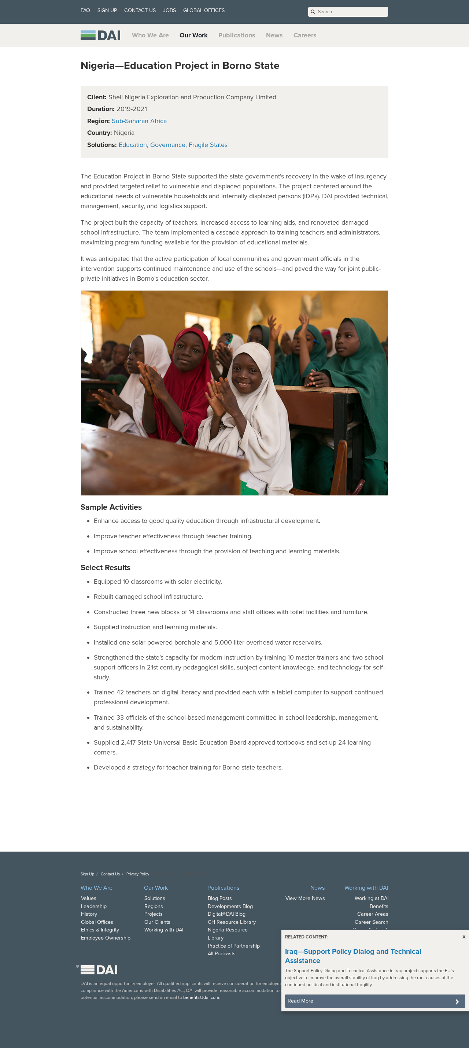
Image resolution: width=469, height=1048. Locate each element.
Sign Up (87, 874)
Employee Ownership (105, 938)
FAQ (85, 10)
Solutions (154, 898)
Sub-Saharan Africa (139, 121)
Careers (305, 35)
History (89, 914)
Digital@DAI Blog (226, 914)
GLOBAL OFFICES (204, 10)
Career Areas (372, 914)
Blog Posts (220, 898)
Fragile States (208, 145)
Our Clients (157, 922)
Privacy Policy (137, 874)
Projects (153, 914)
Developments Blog (230, 906)
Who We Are (150, 35)
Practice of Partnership (234, 946)
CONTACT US (140, 10)
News (274, 35)
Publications (236, 35)
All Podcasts (222, 954)
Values (88, 898)
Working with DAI (163, 930)
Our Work (194, 35)
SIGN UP (107, 10)
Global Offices (97, 922)
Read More (300, 1001)
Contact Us (110, 874)
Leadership (94, 906)
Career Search (371, 922)
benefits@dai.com (201, 997)
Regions (153, 906)
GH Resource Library (232, 922)
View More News (305, 898)
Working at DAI (371, 898)
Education (133, 145)
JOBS (169, 10)
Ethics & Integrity (100, 930)
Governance (167, 145)
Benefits (379, 906)
